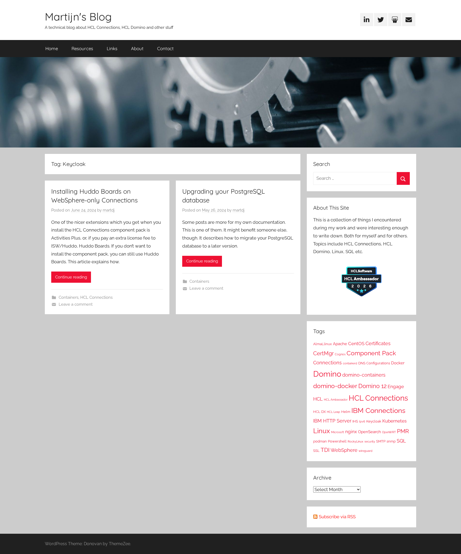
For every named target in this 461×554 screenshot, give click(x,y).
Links (112, 48)
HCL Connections (96, 297)
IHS (355, 421)
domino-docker (335, 385)
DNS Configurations (374, 363)
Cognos (340, 354)
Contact (165, 48)
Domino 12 (372, 385)
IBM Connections (378, 410)
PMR (403, 431)
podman (320, 441)
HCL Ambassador (336, 399)
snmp (391, 441)
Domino (327, 373)
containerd (350, 363)
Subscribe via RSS (337, 516)
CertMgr (323, 353)
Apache (340, 343)
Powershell (337, 441)
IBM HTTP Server (332, 421)
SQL (401, 441)
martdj (108, 210)
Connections (327, 362)
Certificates (378, 343)
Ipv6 (362, 421)
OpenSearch (369, 431)
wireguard (365, 450)
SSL (316, 450)
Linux (321, 431)
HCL (318, 399)
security (369, 441)
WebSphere (344, 450)
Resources (82, 48)
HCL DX (319, 411)
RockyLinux (355, 441)
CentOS (356, 343)
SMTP (381, 441)
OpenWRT (389, 432)
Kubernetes (394, 421)
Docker (397, 363)
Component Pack (371, 353)
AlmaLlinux (322, 344)
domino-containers (364, 375)
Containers (68, 297)
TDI (325, 450)
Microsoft (337, 432)
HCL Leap (333, 411)
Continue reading (71, 277)
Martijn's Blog (78, 16)
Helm (345, 411)
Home (51, 48)
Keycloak (373, 421)
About (137, 48)
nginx (351, 431)
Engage (396, 386)
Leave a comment (76, 304)
